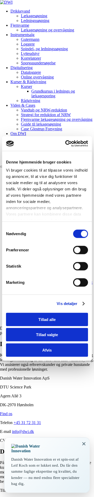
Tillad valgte (47, 334)
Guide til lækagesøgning (41, 124)
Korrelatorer (31, 58)
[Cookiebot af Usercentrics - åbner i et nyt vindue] (66, 143)
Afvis (47, 350)
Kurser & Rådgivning (28, 82)
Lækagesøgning (34, 16)
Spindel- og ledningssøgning (44, 49)
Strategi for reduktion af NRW (46, 114)
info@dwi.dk (23, 431)
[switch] (80, 250)
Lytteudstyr (30, 53)
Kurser (26, 86)
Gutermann (30, 39)
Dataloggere (31, 72)
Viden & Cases (22, 105)
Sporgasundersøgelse (38, 63)
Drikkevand (20, 11)
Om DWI (18, 133)
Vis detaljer (67, 303)
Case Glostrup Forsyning (41, 129)
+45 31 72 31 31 (27, 422)
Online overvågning (37, 77)
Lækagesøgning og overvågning (47, 30)
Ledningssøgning (35, 20)
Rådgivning (30, 100)
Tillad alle (47, 319)
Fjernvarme (19, 25)
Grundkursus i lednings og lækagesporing (53, 93)
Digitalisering (21, 67)
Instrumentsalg (22, 34)
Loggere (28, 44)
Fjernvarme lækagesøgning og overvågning (56, 119)
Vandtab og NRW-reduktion (44, 110)
